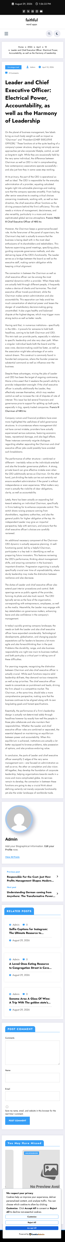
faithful (32, 20)
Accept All (31, 1228)
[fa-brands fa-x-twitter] (28, 11)
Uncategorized (13, 67)
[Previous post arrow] (57, 876)
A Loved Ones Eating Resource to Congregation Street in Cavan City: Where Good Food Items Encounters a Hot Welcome (30, 966)
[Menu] (6, 33)
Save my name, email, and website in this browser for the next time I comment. (30, 1112)
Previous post (13, 872)
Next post (11, 887)
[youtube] (41, 11)
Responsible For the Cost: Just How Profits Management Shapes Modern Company (29, 879)
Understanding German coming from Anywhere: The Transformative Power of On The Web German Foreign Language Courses (30, 894)
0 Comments (14, 73)
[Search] (49, 33)
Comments (9, 1037)
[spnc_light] (57, 33)
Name (7, 1070)
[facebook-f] (23, 11)
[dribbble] (32, 11)
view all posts (12, 857)
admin (32, 67)
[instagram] (36, 11)
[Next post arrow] (57, 894)
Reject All (32, 1222)
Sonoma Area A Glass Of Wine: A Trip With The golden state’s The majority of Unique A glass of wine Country (29, 1001)
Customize (31, 1216)
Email (7, 1088)
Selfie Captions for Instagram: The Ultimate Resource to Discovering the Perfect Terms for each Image (28, 931)
